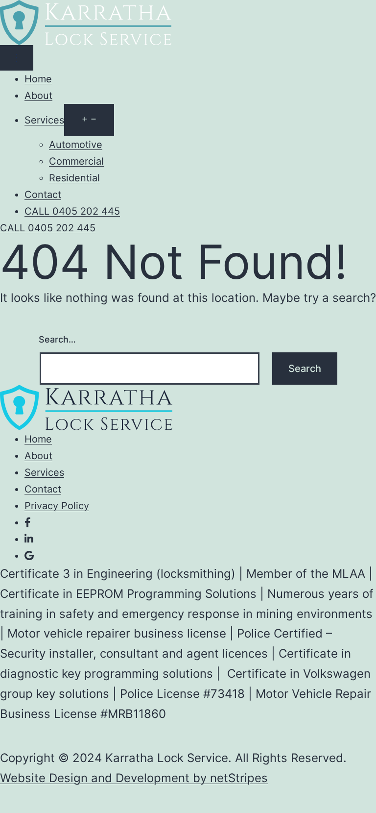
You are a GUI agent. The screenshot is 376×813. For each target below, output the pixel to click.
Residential (74, 178)
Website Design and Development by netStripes (134, 778)
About (38, 95)
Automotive (75, 144)
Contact (42, 194)
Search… (57, 339)
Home (38, 79)
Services (44, 120)
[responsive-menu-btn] (16, 58)
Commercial (76, 161)
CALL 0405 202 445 (72, 211)
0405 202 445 (47, 228)
